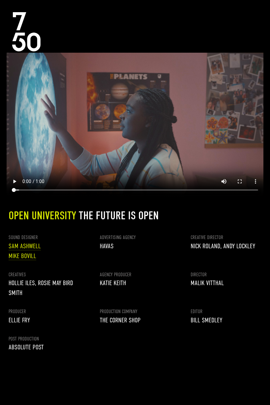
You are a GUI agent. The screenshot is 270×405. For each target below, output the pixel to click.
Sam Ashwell (25, 246)
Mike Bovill (22, 256)
